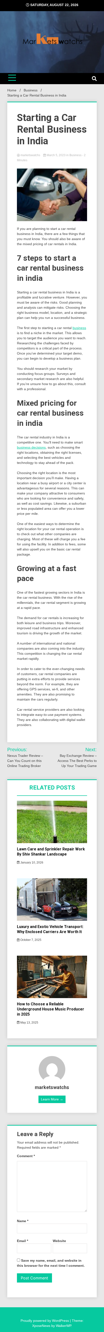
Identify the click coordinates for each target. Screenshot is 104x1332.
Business (75, 155)
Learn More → (52, 1099)
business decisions (31, 447)
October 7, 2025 (30, 940)
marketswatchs (30, 155)
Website (59, 1241)
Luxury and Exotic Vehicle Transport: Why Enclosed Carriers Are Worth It (50, 929)
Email (22, 1241)
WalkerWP (63, 1326)
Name (22, 1221)
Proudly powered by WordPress (45, 1321)
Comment (26, 1156)
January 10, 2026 (31, 862)
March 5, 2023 (56, 155)
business (79, 328)
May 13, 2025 (29, 1022)
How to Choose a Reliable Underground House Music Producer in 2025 (50, 1009)
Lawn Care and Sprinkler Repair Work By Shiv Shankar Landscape (51, 851)
